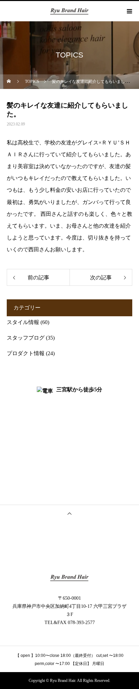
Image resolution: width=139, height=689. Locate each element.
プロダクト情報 (26, 353)
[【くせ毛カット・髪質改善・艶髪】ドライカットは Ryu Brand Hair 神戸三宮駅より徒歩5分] (69, 577)
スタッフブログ (26, 338)
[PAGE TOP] (69, 513)
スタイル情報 (23, 322)
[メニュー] (129, 11)
